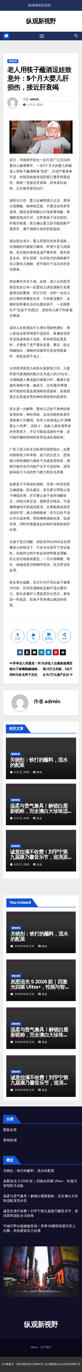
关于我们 (45, 1347)
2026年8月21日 (25, 946)
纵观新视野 (41, 21)
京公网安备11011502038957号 (62, 1364)
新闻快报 (13, 61)
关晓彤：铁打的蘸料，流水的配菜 (39, 762)
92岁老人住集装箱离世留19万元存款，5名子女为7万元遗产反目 (57, 668)
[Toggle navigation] (41, 36)
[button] (76, 36)
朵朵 (39, 818)
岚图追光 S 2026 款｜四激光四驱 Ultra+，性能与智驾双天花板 (40, 986)
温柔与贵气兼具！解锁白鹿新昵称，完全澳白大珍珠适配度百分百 (39, 811)
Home (34, 1347)
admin (34, 99)
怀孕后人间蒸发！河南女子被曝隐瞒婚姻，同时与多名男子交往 (25, 668)
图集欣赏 (16, 976)
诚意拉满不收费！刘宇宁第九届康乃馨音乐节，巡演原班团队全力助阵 (39, 857)
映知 (39, 772)
